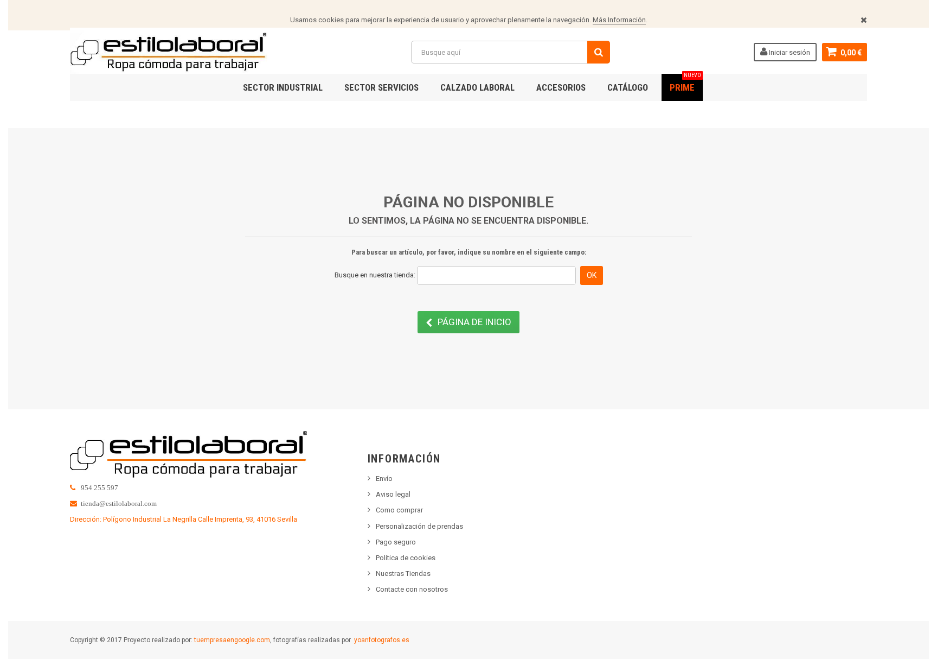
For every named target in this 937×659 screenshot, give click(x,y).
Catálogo (627, 87)
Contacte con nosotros (412, 589)
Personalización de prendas (419, 526)
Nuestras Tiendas (403, 573)
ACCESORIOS (561, 87)
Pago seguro (396, 542)
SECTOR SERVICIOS (381, 87)
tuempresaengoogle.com (232, 640)
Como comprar (399, 510)
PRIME (685, 83)
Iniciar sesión (788, 52)
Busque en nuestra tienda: (375, 275)
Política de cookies (405, 558)
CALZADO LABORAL (477, 87)
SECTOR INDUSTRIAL (283, 87)
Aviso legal (393, 494)
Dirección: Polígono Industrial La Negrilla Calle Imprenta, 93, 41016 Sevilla (183, 519)
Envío (384, 478)
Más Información (619, 20)
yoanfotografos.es (381, 640)
